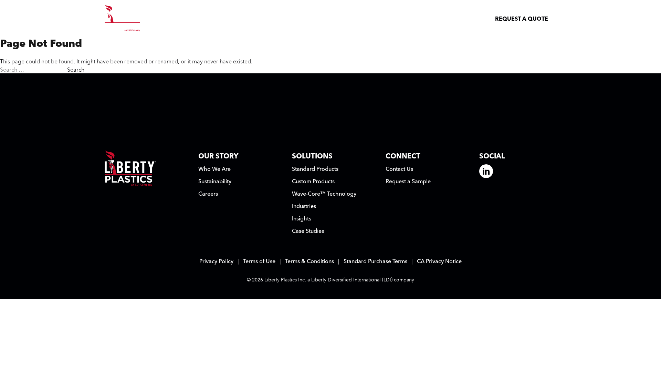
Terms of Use (259, 261)
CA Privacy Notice (439, 261)
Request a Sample (408, 181)
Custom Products (313, 181)
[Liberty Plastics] (124, 18)
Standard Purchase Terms (375, 261)
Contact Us (399, 168)
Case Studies (308, 230)
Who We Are (214, 168)
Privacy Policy (216, 261)
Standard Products (315, 168)
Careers (208, 193)
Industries (304, 205)
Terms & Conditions (309, 261)
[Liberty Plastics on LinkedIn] (486, 171)
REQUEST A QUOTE (521, 18)
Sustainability (214, 181)
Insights (301, 218)
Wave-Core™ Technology (324, 193)
